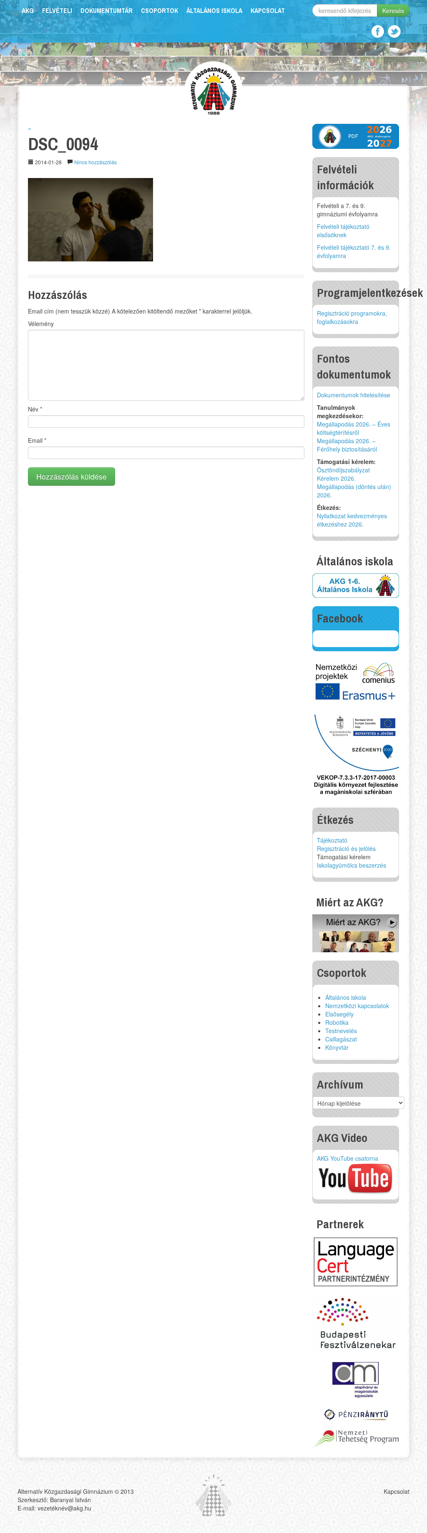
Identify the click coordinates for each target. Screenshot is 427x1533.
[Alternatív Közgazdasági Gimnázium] (214, 90)
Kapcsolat (268, 10)
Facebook (377, 31)
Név (35, 409)
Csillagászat (341, 1039)
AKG (28, 10)
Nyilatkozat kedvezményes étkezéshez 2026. (352, 520)
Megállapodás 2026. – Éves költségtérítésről (353, 428)
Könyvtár (337, 1047)
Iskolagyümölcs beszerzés (351, 865)
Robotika (337, 1022)
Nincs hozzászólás (95, 162)
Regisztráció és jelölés (346, 848)
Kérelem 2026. (336, 478)
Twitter (394, 31)
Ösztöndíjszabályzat (343, 470)
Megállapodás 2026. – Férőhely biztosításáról (347, 445)
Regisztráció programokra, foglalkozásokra (352, 317)
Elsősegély (339, 1014)
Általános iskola (214, 10)
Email (37, 440)
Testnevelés (341, 1030)
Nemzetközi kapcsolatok (357, 1005)
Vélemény (41, 323)
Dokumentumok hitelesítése (353, 395)
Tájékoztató (332, 840)
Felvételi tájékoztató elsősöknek (343, 230)
